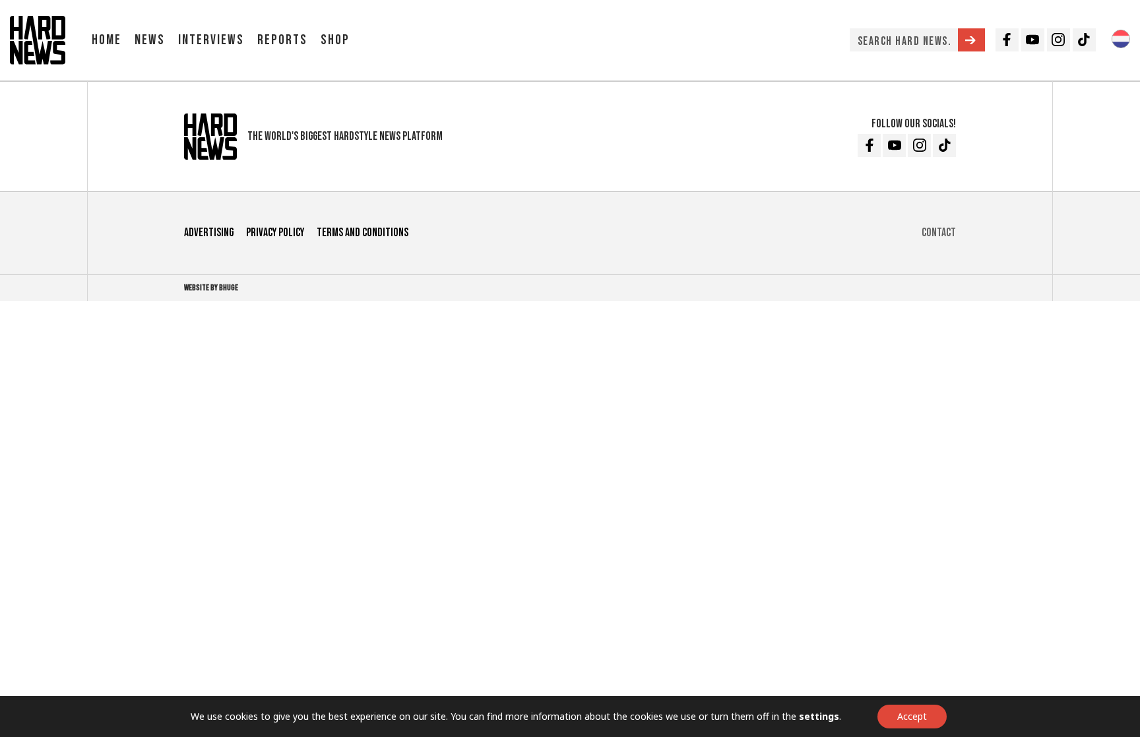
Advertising (209, 233)
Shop (335, 40)
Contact (939, 233)
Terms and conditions (362, 233)
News (150, 40)
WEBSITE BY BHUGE (211, 287)
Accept (912, 716)
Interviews (211, 40)
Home (106, 40)
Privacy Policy (275, 233)
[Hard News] (37, 39)
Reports (282, 40)
